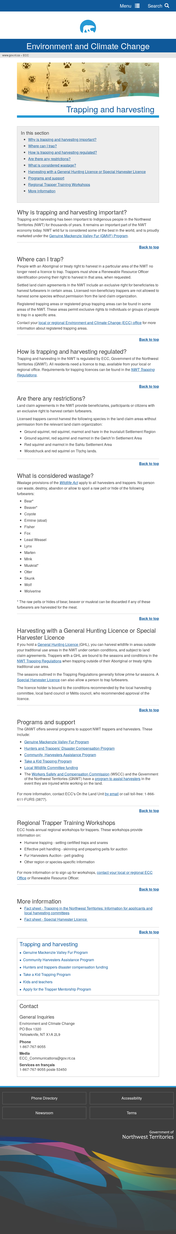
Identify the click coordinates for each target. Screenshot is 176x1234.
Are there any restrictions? (49, 158)
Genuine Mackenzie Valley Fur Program (56, 741)
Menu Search (141, 5)
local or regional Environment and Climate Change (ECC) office (90, 322)
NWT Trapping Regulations (39, 661)
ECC (26, 55)
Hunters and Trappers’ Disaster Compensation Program (69, 748)
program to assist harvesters (117, 778)
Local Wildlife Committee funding (51, 767)
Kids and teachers (37, 981)
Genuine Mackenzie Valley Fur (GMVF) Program (88, 235)
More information (41, 191)
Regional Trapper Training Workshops (59, 184)
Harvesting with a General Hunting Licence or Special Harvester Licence (87, 171)
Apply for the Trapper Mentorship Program (57, 989)
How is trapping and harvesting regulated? (62, 152)
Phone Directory (44, 1098)
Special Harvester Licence (38, 679)
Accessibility (131, 1098)
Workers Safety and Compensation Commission (71, 774)
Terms (132, 1112)
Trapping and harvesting (48, 944)
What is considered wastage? (52, 165)
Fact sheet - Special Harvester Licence (56, 919)
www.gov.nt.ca (11, 55)
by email (112, 793)
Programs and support (46, 178)
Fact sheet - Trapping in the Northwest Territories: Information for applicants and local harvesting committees (88, 910)
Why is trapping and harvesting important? (62, 139)
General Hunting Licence (58, 644)
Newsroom (44, 1112)
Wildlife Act (69, 482)
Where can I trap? (42, 145)
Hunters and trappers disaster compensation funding (65, 967)
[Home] (88, 26)
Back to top (149, 247)
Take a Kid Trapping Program (48, 761)
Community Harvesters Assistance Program (60, 754)
